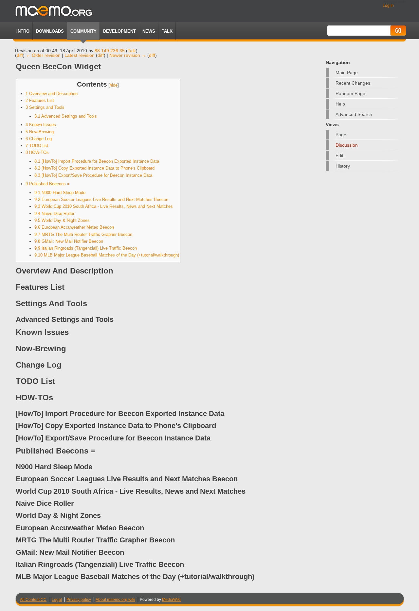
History (343, 166)
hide (114, 85)
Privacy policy (78, 599)
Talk (132, 50)
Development (119, 31)
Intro (22, 31)
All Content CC (33, 599)
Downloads (50, 31)
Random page (350, 93)
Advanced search (354, 114)
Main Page (347, 72)
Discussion (347, 145)
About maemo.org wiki (115, 599)
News (148, 31)
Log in (388, 5)
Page (341, 134)
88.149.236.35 (110, 50)
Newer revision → (127, 55)
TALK (167, 31)
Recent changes (353, 83)
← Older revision (43, 55)
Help (340, 104)
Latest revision (79, 55)
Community (83, 31)
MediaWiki (171, 599)
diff (20, 55)
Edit (339, 155)
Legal (57, 599)
